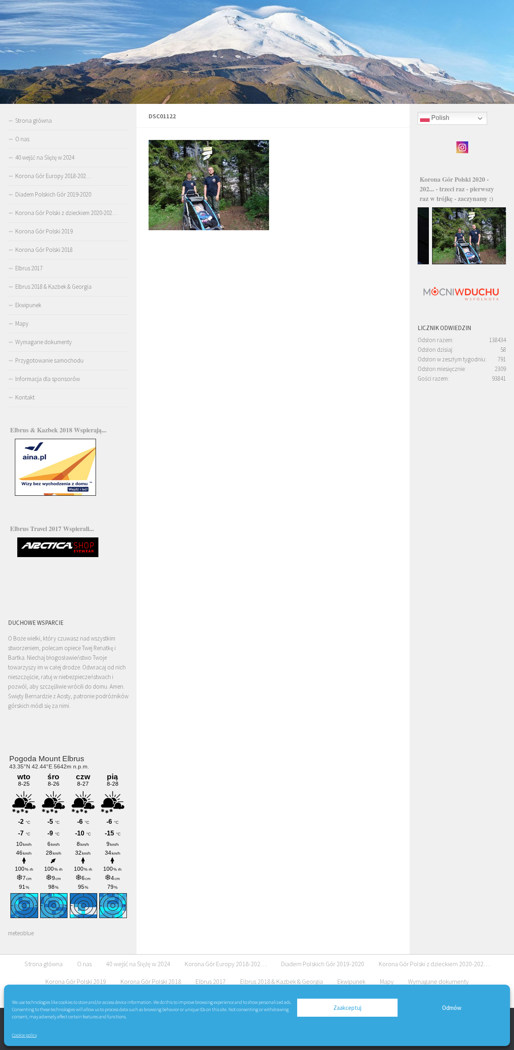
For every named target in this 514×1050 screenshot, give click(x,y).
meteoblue (21, 933)
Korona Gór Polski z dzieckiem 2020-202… (66, 213)
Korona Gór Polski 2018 (44, 249)
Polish (439, 118)
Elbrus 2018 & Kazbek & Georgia (53, 286)
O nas (22, 139)
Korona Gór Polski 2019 (44, 231)
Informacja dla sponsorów (47, 379)
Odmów (451, 1007)
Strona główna (33, 120)
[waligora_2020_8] (462, 262)
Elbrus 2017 (29, 268)
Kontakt (25, 397)
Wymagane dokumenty (43, 342)
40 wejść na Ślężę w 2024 (44, 157)
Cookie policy (24, 1035)
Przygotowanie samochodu (49, 360)
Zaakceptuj (347, 1007)
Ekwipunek (28, 305)
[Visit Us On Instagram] (462, 151)
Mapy (22, 323)
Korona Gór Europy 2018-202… (53, 176)
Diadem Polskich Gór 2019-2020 (53, 194)
